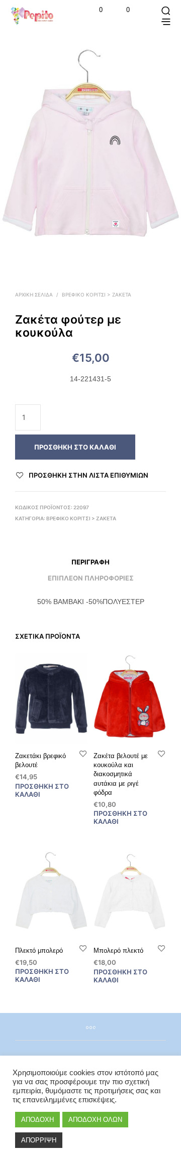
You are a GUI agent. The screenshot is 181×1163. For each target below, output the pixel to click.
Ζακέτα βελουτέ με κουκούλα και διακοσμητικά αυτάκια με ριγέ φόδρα (121, 774)
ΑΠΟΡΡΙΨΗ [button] (38, 1140)
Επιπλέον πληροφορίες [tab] (91, 578)
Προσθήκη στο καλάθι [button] (42, 790)
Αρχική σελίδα (34, 295)
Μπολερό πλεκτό (118, 950)
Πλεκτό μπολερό (39, 950)
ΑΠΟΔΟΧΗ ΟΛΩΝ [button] (95, 1119)
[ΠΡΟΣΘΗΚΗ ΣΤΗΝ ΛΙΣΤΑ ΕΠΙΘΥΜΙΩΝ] (82, 753)
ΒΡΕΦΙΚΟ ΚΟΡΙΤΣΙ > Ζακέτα (96, 295)
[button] (94, 10)
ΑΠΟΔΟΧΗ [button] (37, 1119)
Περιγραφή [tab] (90, 562)
